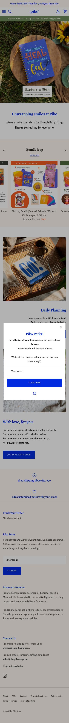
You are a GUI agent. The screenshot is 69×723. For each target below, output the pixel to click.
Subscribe (34, 383)
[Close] (61, 327)
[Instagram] (34, 393)
